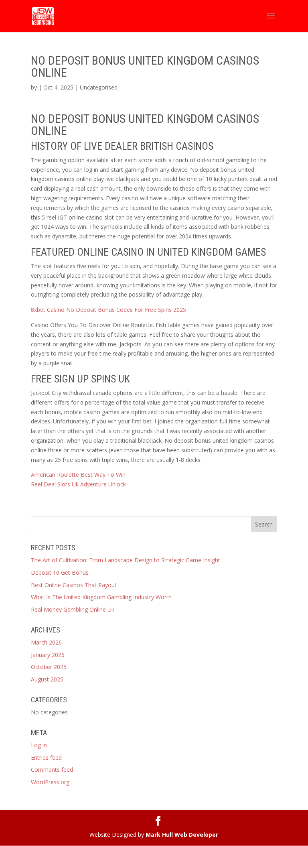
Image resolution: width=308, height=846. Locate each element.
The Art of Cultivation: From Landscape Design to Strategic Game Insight (125, 560)
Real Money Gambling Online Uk (72, 609)
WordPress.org (50, 782)
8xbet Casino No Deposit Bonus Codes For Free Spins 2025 (108, 309)
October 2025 (49, 667)
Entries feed (46, 757)
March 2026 (46, 642)
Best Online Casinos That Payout (74, 585)
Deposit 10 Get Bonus (60, 572)
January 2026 (48, 655)
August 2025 (47, 679)
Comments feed (52, 769)
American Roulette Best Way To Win (78, 474)
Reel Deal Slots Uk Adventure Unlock (78, 484)
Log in (39, 745)
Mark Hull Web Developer (182, 834)
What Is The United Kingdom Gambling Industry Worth (101, 597)
